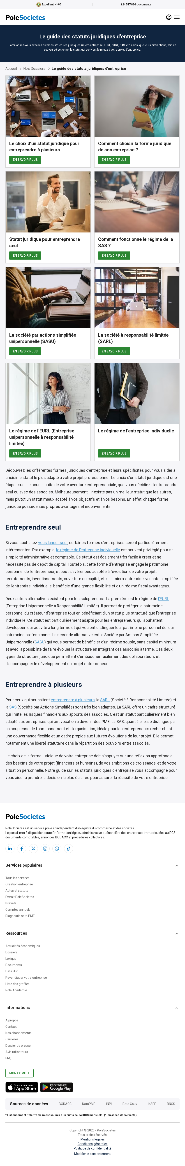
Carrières (11, 1039)
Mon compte (19, 1073)
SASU (39, 642)
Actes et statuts (16, 890)
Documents (13, 965)
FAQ (8, 1058)
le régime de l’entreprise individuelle (88, 549)
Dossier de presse (18, 1045)
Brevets (10, 903)
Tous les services (17, 878)
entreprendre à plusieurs (73, 699)
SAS (13, 707)
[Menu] (177, 17)
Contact (11, 1026)
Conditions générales (93, 1144)
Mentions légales (93, 1139)
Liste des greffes (17, 984)
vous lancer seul (52, 542)
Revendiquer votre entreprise (26, 977)
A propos (11, 1020)
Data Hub (11, 971)
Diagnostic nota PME (20, 916)
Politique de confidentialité (92, 1148)
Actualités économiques (22, 946)
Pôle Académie (16, 990)
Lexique (10, 958)
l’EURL (163, 598)
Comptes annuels (17, 909)
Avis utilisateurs (16, 1052)
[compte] (168, 17)
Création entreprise (19, 884)
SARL (105, 699)
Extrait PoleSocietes (19, 897)
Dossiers (11, 952)
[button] (92, 866)
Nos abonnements (18, 1033)
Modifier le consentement (92, 1154)
